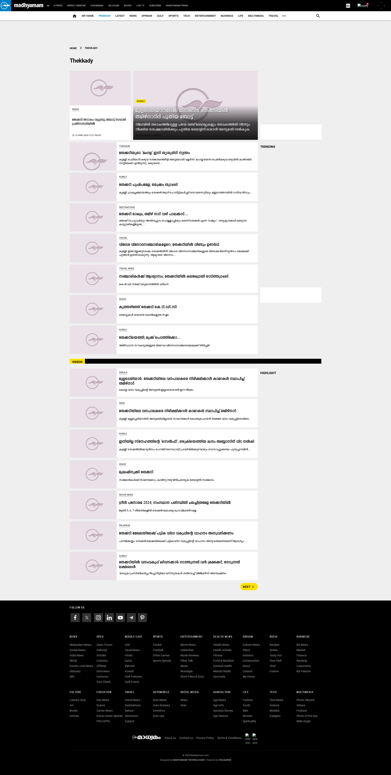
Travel (273, 15)
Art (72, 705)
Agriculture (222, 692)
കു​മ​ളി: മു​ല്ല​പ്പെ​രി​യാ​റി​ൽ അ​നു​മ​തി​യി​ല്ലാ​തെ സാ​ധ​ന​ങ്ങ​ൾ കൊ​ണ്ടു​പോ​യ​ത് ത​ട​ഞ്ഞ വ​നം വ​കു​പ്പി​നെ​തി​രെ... (185, 418)
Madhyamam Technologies (189, 760)
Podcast (302, 710)
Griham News (251, 644)
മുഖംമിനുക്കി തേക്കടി (136, 472)
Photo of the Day (307, 716)
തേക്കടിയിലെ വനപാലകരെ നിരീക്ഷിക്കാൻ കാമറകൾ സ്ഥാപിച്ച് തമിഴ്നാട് (177, 411)
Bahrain (130, 666)
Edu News (103, 700)
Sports (173, 15)
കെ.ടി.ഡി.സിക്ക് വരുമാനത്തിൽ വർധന (144, 284)
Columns (102, 660)
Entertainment (205, 15)
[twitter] (87, 617)
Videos (301, 705)
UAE (127, 644)
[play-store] (248, 739)
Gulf (160, 15)
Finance (301, 655)
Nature (129, 710)
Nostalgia (186, 671)
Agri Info (218, 705)
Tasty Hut (276, 655)
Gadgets (275, 716)
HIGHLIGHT (268, 373)
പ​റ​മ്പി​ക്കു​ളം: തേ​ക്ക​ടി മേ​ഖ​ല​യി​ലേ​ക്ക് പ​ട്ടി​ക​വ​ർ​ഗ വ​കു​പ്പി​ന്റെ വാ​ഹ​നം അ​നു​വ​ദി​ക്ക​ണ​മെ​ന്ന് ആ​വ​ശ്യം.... (183, 541)
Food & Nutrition (223, 660)
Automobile (161, 692)
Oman (129, 655)
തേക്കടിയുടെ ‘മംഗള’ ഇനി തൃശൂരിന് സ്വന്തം (154, 153)
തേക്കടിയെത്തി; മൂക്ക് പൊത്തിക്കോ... (150, 338)
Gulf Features (133, 676)
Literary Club (78, 700)
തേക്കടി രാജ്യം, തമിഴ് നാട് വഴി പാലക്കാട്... (153, 214)
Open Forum (104, 644)
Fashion (248, 700)
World (73, 660)
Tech (273, 692)
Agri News (219, 700)
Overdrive (159, 710)
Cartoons (102, 676)
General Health (222, 666)
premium (104, 15)
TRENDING (267, 147)
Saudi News (132, 650)
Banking (302, 660)
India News (77, 655)
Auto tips (158, 716)
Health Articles (222, 650)
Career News (105, 710)
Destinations (127, 207)
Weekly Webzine (76, 5)
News (133, 15)
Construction (251, 660)
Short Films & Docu (192, 676)
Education (104, 692)
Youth (246, 705)
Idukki (75, 109)
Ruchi (274, 636)
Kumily (141, 101)
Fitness (217, 655)
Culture (75, 692)
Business (227, 15)
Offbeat (101, 666)
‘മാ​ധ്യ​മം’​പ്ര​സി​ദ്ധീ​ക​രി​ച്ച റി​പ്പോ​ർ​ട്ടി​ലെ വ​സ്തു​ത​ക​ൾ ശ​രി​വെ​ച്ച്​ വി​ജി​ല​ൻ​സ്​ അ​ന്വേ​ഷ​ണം (172, 573)
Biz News (302, 644)
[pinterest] (142, 617)
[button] (5, 5)
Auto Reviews (161, 705)
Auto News (160, 700)
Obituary (75, 671)
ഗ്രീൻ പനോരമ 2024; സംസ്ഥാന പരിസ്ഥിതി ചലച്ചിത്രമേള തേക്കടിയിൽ (175, 503)
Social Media (189, 692)
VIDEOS (77, 362)
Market (301, 650)
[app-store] (256, 739)
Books (128, 5)
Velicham (113, 5)
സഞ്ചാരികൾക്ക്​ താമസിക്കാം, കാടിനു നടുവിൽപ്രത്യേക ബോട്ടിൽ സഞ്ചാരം (166, 479)
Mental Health (222, 671)
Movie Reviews (189, 655)
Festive (274, 671)
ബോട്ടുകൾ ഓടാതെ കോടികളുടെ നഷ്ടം (144, 314)
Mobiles (274, 710)
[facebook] (75, 617)
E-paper (58, 5)
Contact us (186, 738)
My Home (88, 15)
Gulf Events (132, 681)
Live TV (140, 5)
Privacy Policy (205, 738)
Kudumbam (97, 5)
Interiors (248, 655)
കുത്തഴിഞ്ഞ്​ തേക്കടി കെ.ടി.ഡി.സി (148, 307)
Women (247, 716)
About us (170, 738)
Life (240, 15)
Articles (101, 655)
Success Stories (223, 710)
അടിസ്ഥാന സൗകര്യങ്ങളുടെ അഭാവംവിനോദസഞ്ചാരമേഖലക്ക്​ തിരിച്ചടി (164, 345)
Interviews (103, 671)
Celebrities (186, 650)
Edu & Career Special (109, 716)
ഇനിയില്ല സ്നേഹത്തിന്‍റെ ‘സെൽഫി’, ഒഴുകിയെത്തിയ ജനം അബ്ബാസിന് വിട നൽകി (186, 442)
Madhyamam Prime (177, 5)
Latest (120, 15)
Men (245, 710)
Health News (222, 636)
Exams (101, 705)
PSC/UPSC (103, 721)
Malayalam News (80, 644)
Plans (246, 650)
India (122, 403)
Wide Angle (303, 721)
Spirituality (249, 721)
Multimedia (256, 15)
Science (274, 705)
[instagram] (98, 617)
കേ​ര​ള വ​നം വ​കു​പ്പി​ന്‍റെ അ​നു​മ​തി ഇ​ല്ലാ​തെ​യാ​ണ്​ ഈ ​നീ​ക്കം (156, 389)
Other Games (161, 655)
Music (184, 666)
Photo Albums (305, 700)
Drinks (274, 650)
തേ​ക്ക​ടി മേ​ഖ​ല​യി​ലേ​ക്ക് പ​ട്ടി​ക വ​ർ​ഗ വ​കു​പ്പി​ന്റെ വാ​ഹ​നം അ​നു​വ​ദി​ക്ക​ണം (176, 533)
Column (248, 671)
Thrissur (124, 146)
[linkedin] (109, 617)
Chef (273, 666)
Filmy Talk (186, 660)
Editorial (102, 650)
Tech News (276, 700)
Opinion (147, 15)
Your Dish (276, 660)
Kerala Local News (81, 666)
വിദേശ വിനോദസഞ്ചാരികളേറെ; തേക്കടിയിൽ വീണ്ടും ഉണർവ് (169, 245)
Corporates (304, 666)
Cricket (157, 644)
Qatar (128, 660)
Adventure (131, 716)
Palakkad (124, 525)
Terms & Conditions (229, 738)
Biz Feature (304, 671)
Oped (100, 636)
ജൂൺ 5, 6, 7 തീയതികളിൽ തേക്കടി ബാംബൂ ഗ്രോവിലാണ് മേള (157, 510)
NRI (72, 676)
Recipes (274, 644)
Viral (183, 705)
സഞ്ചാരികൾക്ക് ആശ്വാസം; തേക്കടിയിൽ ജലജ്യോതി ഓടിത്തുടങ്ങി (173, 277)
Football (158, 650)
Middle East (133, 636)
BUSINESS (303, 636)
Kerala (123, 372)
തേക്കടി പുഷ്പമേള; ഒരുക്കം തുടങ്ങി (148, 185)
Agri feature (220, 716)
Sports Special (162, 660)
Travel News (126, 268)
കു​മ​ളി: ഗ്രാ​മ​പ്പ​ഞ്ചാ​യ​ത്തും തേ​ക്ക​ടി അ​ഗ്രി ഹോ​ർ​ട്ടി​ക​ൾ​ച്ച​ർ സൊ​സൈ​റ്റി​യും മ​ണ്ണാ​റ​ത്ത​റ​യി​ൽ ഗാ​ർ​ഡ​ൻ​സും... (186, 192)
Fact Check (104, 681)
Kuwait (129, 671)
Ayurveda (219, 676)
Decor (246, 666)
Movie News (126, 494)
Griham (248, 636)
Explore (129, 721)
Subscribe (155, 5)
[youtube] (120, 617)
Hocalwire (225, 760)
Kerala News (78, 650)
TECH (186, 15)
